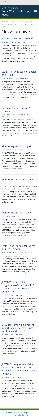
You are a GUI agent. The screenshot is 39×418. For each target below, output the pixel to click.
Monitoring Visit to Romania (17, 179)
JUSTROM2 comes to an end (17, 38)
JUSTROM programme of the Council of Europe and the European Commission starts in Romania (19, 369)
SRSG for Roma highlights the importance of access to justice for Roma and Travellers (19, 328)
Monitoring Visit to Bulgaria (17, 146)
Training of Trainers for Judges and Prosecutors (18, 247)
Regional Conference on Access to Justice (19, 109)
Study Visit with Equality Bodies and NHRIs (19, 73)
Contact (25, 415)
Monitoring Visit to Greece (16, 212)
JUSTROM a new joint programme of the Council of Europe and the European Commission (18, 286)
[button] (19, 2)
